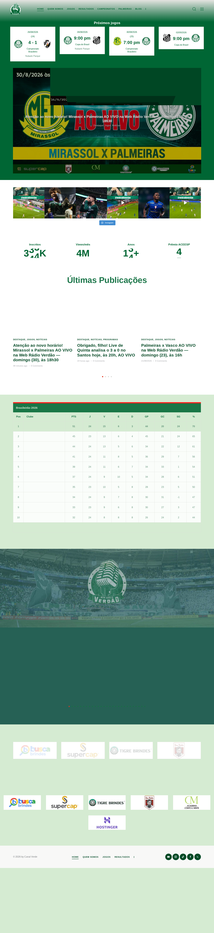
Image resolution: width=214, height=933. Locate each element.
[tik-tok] (183, 857)
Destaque (19, 339)
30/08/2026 (132, 32)
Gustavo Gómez (180, 698)
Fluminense (38, 455)
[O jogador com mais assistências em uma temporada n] (60, 202)
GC (162, 415)
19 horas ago (83, 361)
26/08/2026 (33, 32)
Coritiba (36, 496)
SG (178, 415)
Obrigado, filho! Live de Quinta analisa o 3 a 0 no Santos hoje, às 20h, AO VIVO (107, 119)
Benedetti (98, 698)
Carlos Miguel (24, 698)
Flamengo (37, 435)
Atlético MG (38, 506)
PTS (73, 415)
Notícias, (107, 123)
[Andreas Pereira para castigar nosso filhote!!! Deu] (122, 202)
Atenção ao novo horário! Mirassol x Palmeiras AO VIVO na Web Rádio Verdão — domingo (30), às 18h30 (42, 352)
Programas (117, 123)
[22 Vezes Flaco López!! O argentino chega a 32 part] (28, 202)
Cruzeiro (36, 465)
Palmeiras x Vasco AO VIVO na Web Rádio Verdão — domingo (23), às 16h (168, 350)
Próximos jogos (107, 23)
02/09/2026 (181, 32)
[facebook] (190, 857)
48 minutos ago (20, 366)
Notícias (41, 339)
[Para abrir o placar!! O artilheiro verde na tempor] (185, 202)
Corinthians (38, 516)
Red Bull (36, 486)
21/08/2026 (146, 361)
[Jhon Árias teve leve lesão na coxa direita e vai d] (154, 202)
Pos (18, 415)
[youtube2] (168, 857)
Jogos (31, 339)
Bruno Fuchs (139, 698)
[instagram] (176, 857)
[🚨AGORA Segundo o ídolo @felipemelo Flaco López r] (91, 202)
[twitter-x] (197, 857)
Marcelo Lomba (64, 698)
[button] (102, 376)
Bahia (35, 476)
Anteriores (21, 526)
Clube (29, 415)
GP (146, 415)
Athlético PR (38, 445)
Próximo (193, 526)
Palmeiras (37, 425)
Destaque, (96, 123)
